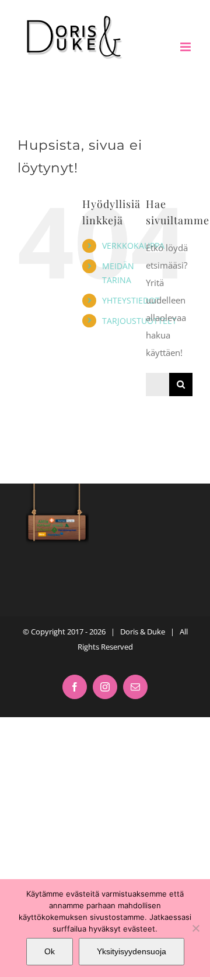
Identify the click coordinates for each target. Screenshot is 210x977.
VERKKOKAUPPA (133, 245)
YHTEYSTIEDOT (131, 300)
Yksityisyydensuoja (131, 951)
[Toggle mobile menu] (186, 47)
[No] (195, 928)
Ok (49, 951)
